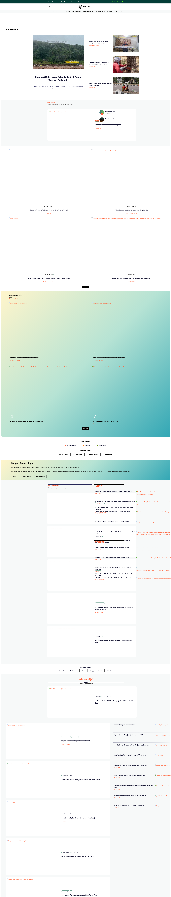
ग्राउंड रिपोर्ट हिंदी (85, 679)
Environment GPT (75, 1)
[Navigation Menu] (49, 7)
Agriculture (65, 454)
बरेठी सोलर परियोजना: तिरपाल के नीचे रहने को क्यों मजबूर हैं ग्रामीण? (26, 421)
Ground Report (99, 571)
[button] (80, 11)
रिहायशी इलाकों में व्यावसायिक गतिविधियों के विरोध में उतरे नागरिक (109, 358)
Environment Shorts (71, 445)
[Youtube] (122, 2)
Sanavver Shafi (99, 612)
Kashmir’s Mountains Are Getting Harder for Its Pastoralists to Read (49, 210)
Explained (87, 445)
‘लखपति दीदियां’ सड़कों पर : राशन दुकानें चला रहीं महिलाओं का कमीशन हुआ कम (80, 779)
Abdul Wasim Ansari (94, 45)
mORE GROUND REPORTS (53, 485)
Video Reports (100, 11)
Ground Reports (102, 445)
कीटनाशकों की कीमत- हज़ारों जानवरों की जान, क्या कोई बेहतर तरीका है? (130, 795)
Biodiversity (99, 636)
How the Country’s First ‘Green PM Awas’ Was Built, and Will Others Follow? (49, 278)
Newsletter (67, 1)
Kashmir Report (132, 274)
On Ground (67, 11)
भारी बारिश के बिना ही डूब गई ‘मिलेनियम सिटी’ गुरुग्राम (108, 125)
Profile (98, 696)
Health (100, 671)
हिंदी (110, 696)
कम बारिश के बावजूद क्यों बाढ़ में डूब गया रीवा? (124, 725)
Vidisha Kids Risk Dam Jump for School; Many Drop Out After (131, 210)
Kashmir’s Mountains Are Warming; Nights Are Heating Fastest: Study (131, 278)
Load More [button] (86, 428)
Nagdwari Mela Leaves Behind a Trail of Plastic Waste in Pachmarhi (58, 79)
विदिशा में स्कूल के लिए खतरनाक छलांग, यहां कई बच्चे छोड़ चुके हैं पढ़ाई (129, 775)
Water (83, 671)
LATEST (98, 486)
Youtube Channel (52, 1)
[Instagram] (117, 2)
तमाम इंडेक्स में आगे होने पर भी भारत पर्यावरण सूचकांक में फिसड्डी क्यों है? (78, 818)
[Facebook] (120, 2)
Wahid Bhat (92, 66)
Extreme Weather (48, 206)
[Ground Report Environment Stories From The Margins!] (85, 7)
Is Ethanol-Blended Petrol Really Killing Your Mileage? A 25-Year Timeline (113, 491)
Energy (92, 671)
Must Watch (108, 454)
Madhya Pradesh (131, 206)
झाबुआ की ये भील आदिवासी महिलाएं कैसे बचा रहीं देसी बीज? (24, 358)
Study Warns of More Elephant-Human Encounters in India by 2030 (112, 522)
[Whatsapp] (112, 2)
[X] (115, 2)
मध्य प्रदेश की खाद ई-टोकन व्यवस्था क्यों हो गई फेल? (105, 421)
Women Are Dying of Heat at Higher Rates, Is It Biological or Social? (112, 547)
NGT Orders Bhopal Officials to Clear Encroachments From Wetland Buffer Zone (115, 501)
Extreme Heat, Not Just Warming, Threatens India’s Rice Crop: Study (112, 512)
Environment (78, 454)
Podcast (109, 11)
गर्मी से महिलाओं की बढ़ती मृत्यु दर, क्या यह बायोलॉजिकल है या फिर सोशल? (79, 895)
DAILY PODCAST (51, 102)
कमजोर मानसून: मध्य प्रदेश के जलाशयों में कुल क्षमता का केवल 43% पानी (130, 806)
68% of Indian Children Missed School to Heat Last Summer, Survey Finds (114, 578)
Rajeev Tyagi (54, 84)
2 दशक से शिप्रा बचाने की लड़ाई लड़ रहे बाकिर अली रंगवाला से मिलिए (129, 735)
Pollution (109, 671)
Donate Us (60, 1)
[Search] (122, 11)
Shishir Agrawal (16, 360)
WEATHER (99, 542)
